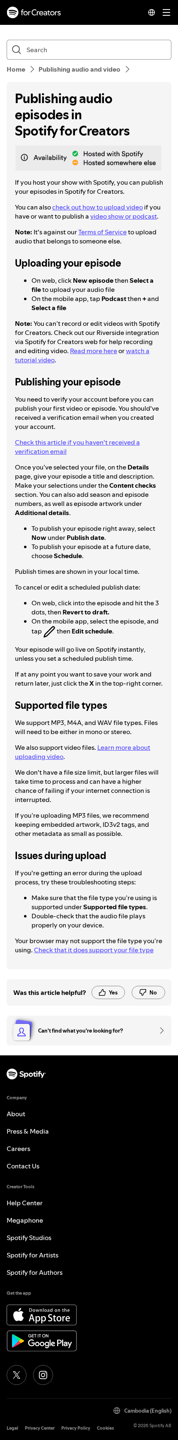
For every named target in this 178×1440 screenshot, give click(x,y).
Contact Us (23, 1165)
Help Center (25, 1202)
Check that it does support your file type (94, 949)
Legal (12, 1428)
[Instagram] (43, 1375)
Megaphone (25, 1220)
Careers (18, 1148)
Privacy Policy (75, 1428)
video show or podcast (123, 216)
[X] (16, 1375)
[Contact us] (159, 1030)
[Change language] (151, 12)
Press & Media (28, 1131)
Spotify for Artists (32, 1254)
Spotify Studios (29, 1237)
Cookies (105, 1428)
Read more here (93, 350)
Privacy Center (40, 1428)
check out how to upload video (97, 207)
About (16, 1113)
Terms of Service (102, 231)
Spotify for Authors (35, 1272)
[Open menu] (166, 12)
